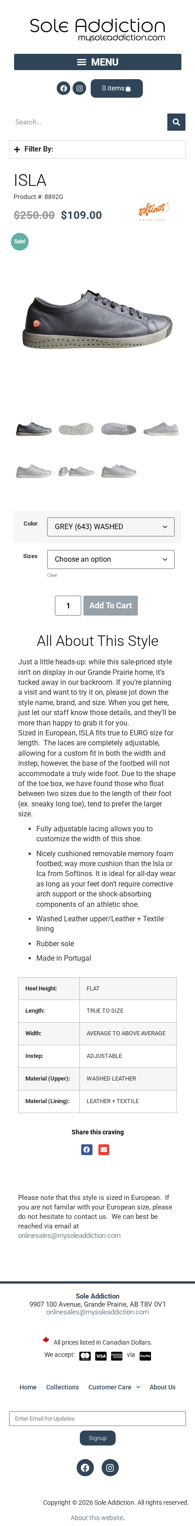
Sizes (30, 556)
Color (31, 524)
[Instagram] (79, 88)
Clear (52, 575)
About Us (163, 1387)
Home (28, 1387)
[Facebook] (63, 88)
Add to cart (110, 605)
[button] (97, 62)
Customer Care (110, 1387)
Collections (62, 1387)
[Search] (176, 122)
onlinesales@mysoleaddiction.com (69, 1236)
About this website (97, 1517)
